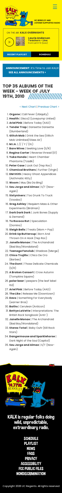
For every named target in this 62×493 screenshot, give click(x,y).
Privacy (31, 458)
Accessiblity (31, 463)
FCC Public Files (31, 468)
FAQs (31, 453)
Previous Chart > (48, 107)
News (31, 448)
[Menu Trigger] (55, 6)
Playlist (31, 443)
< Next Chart (28, 107)
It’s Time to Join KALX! (45, 68)
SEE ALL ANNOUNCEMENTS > (27, 72)
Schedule (31, 438)
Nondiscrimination (31, 473)
